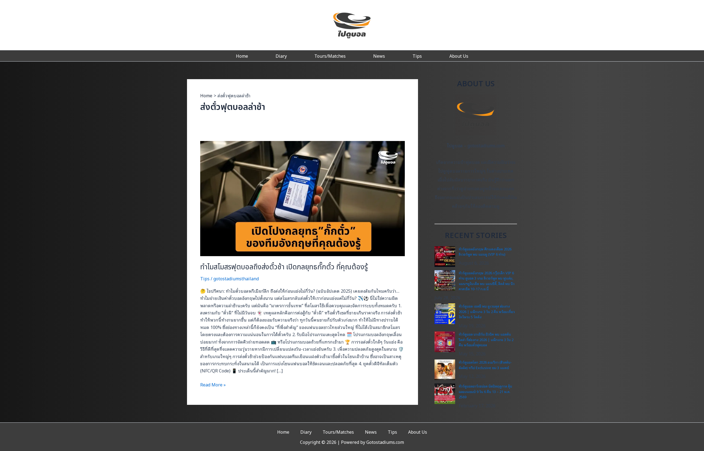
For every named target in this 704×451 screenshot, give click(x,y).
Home (242, 55)
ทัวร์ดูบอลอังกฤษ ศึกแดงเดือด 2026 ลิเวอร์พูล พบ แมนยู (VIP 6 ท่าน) (485, 251)
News (379, 55)
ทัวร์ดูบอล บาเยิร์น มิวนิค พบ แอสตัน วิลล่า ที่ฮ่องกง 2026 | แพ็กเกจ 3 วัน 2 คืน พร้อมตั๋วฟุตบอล (486, 339)
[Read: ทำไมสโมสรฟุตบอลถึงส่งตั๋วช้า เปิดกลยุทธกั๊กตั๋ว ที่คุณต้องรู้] (302, 197)
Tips (417, 55)
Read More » (213, 384)
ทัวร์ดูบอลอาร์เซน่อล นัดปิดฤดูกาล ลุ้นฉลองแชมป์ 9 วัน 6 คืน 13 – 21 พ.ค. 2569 (485, 391)
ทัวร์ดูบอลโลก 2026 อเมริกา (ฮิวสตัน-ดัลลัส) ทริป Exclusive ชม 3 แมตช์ (485, 364)
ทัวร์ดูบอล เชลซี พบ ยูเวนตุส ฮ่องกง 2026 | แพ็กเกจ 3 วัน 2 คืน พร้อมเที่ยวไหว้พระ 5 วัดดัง (487, 311)
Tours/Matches (330, 55)
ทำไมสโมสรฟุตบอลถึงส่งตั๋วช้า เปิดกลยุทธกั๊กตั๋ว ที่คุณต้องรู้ (284, 267)
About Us (458, 55)
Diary (281, 55)
